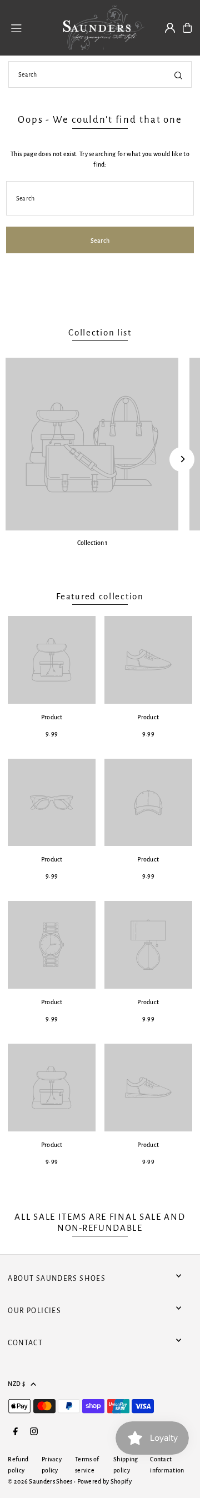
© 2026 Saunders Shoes (41, 1481)
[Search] (178, 74)
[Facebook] (15, 1432)
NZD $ (16, 1383)
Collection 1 (92, 542)
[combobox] (100, 74)
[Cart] (187, 28)
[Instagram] (34, 1432)
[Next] (181, 459)
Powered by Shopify (104, 1481)
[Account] (170, 28)
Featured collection (99, 596)
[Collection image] (92, 444)
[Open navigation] (28, 27)
